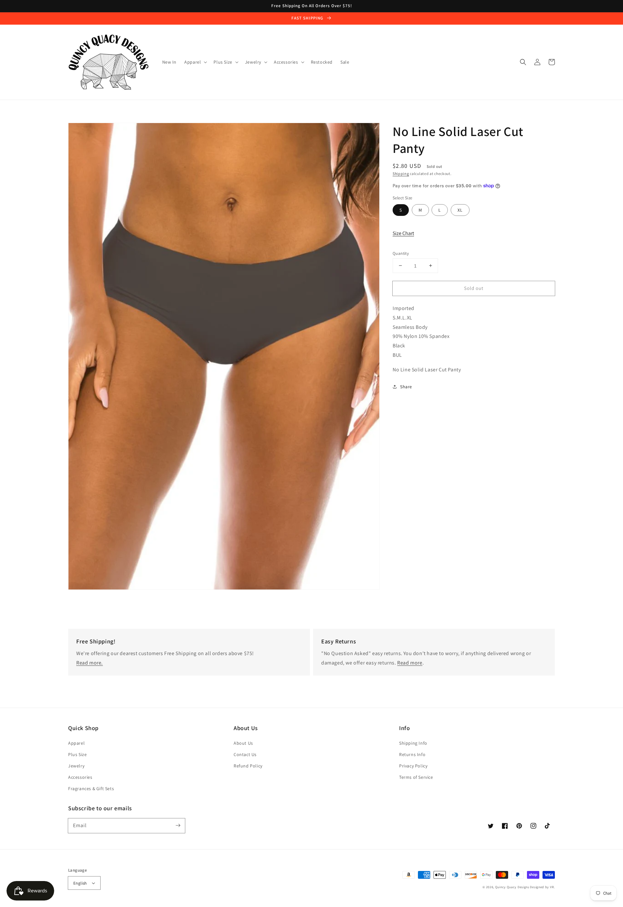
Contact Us (245, 754)
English (80, 883)
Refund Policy (248, 766)
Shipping (401, 173)
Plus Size (77, 754)
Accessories (80, 777)
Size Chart (403, 233)
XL (460, 210)
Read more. (89, 662)
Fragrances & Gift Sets (91, 788)
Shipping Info (413, 743)
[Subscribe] (178, 825)
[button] (523, 62)
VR (552, 887)
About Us (243, 743)
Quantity (401, 253)
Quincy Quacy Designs (512, 887)
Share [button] (406, 386)
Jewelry (76, 766)
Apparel (76, 743)
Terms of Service (416, 777)
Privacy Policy (413, 766)
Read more (409, 662)
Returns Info (412, 754)
